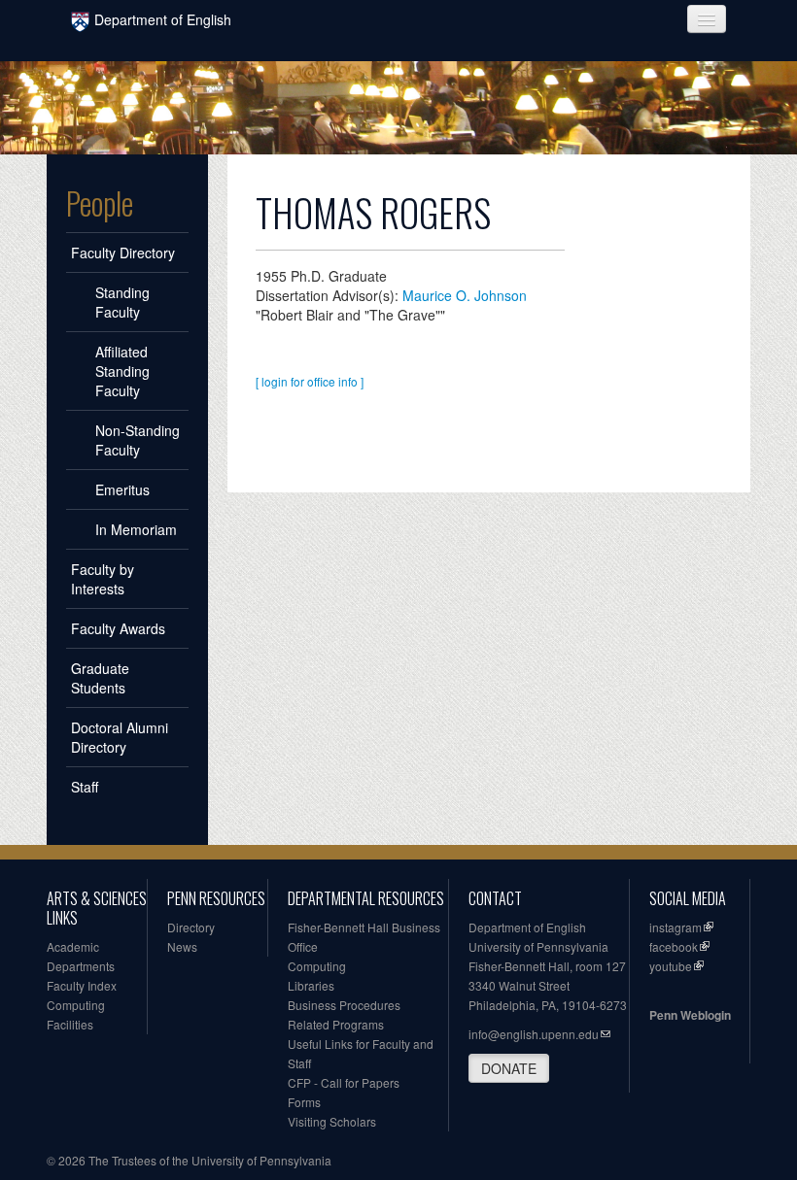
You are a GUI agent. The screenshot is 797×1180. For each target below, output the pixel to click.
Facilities (70, 1024)
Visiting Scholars (332, 1121)
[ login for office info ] (310, 381)
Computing (76, 1004)
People (99, 203)
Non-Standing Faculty (137, 440)
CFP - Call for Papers (343, 1082)
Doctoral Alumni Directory (119, 737)
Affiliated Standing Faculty (122, 371)
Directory (191, 927)
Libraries (311, 985)
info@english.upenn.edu (533, 1034)
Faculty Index (82, 985)
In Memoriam (136, 529)
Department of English (162, 19)
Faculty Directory (123, 252)
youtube (670, 966)
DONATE (509, 1068)
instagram (675, 927)
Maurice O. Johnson (464, 295)
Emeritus (122, 489)
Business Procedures (344, 1004)
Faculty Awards (118, 628)
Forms (304, 1102)
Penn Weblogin (690, 1015)
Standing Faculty (122, 302)
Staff (84, 786)
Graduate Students (100, 677)
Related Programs (336, 1024)
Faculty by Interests (102, 578)
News (182, 946)
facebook (673, 946)
